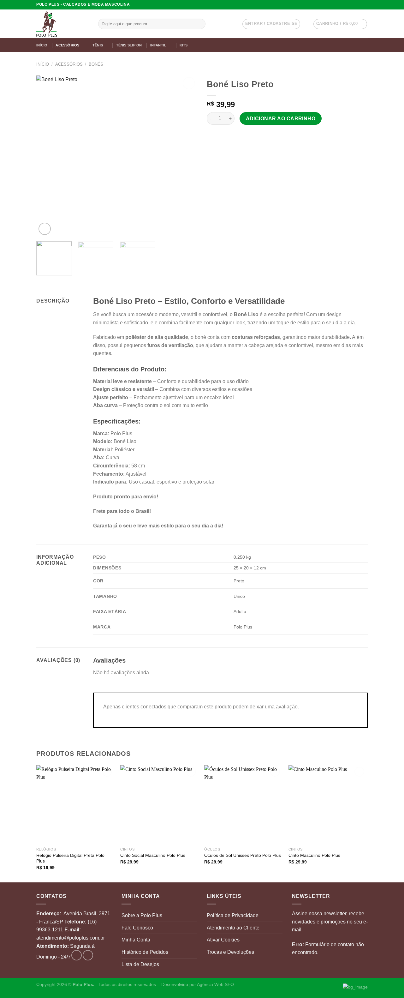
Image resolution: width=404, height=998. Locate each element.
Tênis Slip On (129, 45)
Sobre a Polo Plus (142, 915)
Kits (184, 45)
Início (41, 45)
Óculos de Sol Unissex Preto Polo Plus (242, 855)
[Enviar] (199, 24)
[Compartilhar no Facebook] (210, 136)
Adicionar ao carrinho (281, 118)
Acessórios (67, 45)
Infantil (158, 45)
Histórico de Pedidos (145, 952)
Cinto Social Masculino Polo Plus (152, 855)
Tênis (97, 45)
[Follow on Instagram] (364, 5)
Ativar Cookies (223, 939)
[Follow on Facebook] (358, 5)
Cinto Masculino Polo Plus (314, 855)
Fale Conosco (137, 927)
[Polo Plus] (62, 23)
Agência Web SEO (215, 984)
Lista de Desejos (140, 964)
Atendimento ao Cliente (233, 927)
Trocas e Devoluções (230, 952)
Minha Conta (136, 939)
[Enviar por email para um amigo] (218, 136)
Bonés (96, 64)
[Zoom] (45, 229)
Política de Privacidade (232, 915)
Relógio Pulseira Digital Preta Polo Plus (70, 858)
